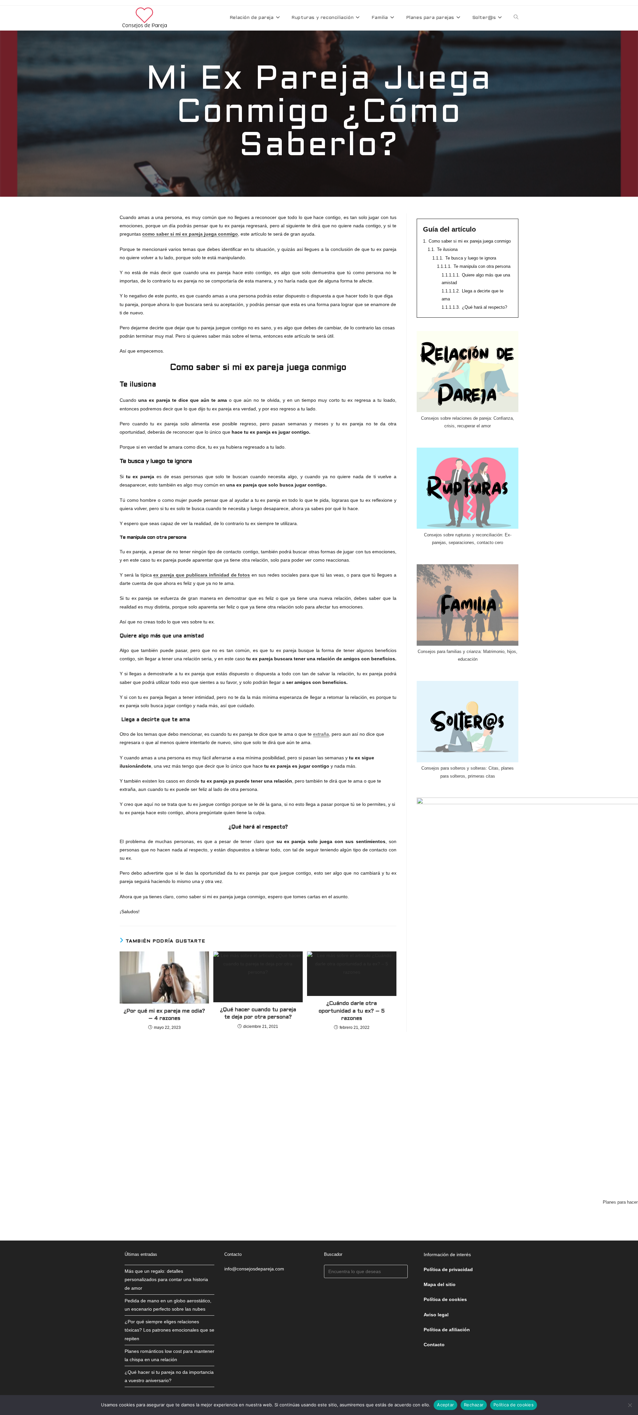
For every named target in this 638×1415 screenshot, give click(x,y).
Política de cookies (513, 1404)
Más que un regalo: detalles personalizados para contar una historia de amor (166, 1279)
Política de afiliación (447, 1329)
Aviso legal (436, 1314)
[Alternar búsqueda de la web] (516, 18)
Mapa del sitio (440, 1284)
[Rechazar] (629, 1405)
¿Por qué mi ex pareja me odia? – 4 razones (164, 1015)
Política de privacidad (448, 1269)
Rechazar (473, 1404)
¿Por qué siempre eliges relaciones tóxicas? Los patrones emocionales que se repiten (169, 1330)
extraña (321, 734)
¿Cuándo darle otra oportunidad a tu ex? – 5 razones (352, 1011)
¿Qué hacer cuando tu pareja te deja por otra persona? (258, 1013)
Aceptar (445, 1404)
